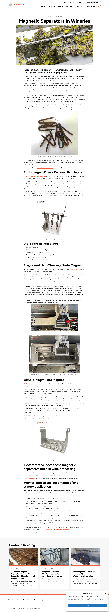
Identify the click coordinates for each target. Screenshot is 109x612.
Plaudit (39, 608)
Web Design (32, 608)
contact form (49, 529)
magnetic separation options (45, 168)
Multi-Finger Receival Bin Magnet (36, 176)
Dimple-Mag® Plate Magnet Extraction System (39, 384)
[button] (106, 593)
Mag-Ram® (74, 269)
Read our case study (29, 478)
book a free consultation (62, 529)
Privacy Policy (86, 609)
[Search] (73, 2)
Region (89, 2)
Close (87, 605)
